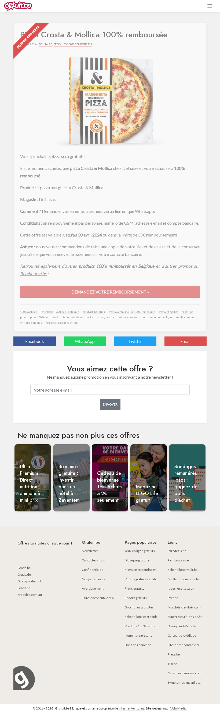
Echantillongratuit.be (182, 570)
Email (185, 341)
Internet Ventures (131, 708)
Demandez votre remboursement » (110, 291)
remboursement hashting (62, 322)
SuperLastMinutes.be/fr (185, 617)
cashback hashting (94, 311)
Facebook (34, 341)
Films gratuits (134, 588)
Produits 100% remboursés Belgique (151, 626)
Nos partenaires (93, 579)
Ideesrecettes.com (181, 588)
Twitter (135, 341)
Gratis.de (24, 574)
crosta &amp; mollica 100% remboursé (132, 311)
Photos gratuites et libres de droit (148, 579)
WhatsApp (85, 341)
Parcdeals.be (177, 551)
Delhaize (45, 44)
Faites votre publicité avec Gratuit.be (108, 598)
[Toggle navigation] (210, 6)
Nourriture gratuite (138, 635)
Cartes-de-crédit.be (182, 635)
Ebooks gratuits (136, 598)
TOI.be (172, 664)
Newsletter (90, 551)
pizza (23, 317)
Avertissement (93, 588)
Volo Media (178, 708)
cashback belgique (67, 311)
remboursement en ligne (157, 317)
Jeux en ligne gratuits (140, 551)
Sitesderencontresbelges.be (188, 645)
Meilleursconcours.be (184, 579)
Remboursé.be (33, 273)
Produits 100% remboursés (73, 44)
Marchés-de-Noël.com (184, 607)
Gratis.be (24, 568)
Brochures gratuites (139, 607)
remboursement (128, 317)
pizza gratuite (105, 317)
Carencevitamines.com (184, 673)
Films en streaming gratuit (143, 570)
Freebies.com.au (29, 595)
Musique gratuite (137, 560)
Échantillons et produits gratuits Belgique (154, 617)
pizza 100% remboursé (44, 317)
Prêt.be (173, 598)
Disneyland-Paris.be (182, 626)
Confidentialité (92, 570)
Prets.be (174, 654)
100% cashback (29, 311)
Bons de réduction (138, 645)
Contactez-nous (93, 560)
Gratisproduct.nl (29, 581)
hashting (187, 311)
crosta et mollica (168, 311)
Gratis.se (24, 588)
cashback (47, 311)
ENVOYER (110, 404)
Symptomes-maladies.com (187, 682)
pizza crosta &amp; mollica (77, 317)
